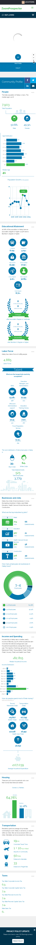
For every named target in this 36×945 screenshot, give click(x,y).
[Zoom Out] (33, 57)
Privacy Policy (18, 941)
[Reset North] (33, 60)
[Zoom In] (33, 54)
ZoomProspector (12, 8)
